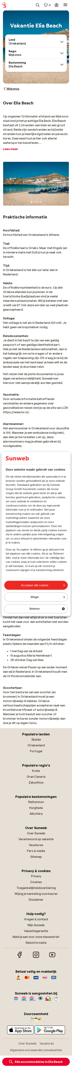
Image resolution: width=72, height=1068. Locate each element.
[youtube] (52, 957)
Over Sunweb (36, 833)
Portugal (36, 751)
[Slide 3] (37, 202)
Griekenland (36, 745)
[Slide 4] (40, 202)
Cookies (36, 882)
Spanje (36, 739)
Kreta (36, 771)
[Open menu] (65, 5)
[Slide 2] (34, 202)
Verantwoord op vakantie (36, 839)
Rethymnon (36, 802)
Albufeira (36, 813)
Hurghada (36, 808)
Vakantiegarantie (36, 931)
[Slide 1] (31, 202)
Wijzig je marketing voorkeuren (36, 894)
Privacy (36, 876)
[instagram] (36, 957)
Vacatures (36, 845)
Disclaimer (36, 899)
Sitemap (36, 857)
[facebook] (19, 957)
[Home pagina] (3, 5)
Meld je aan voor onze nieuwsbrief (36, 937)
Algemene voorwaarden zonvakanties (36, 1050)
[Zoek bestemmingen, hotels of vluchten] (37, 5)
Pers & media (36, 851)
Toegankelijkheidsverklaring (36, 888)
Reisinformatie (36, 942)
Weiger (34, 597)
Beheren (35, 608)
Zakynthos (36, 782)
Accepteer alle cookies (34, 585)
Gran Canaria (36, 776)
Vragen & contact (36, 919)
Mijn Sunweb (36, 925)
